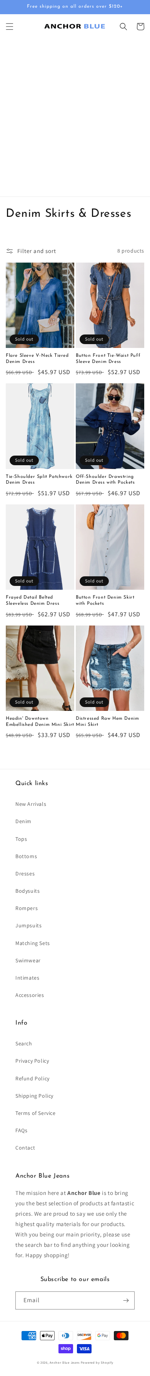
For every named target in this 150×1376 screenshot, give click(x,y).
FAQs (21, 1130)
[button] (9, 26)
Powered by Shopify (97, 1362)
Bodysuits (27, 890)
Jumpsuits (28, 925)
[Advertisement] (75, 118)
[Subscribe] (125, 1300)
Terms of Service (35, 1113)
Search (23, 1043)
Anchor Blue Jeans (65, 1362)
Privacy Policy (32, 1060)
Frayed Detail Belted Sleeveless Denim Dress (32, 600)
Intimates (27, 977)
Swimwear (28, 960)
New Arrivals (30, 803)
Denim (23, 821)
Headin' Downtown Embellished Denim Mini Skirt (40, 721)
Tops (21, 838)
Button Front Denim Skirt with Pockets (105, 600)
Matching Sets (32, 943)
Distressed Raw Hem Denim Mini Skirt (107, 721)
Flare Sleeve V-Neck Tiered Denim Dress (37, 358)
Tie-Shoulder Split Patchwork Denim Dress (39, 479)
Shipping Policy (34, 1095)
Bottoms (26, 856)
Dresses (25, 873)
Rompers (26, 908)
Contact (25, 1147)
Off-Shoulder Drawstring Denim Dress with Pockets (105, 479)
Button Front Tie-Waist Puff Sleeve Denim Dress (108, 358)
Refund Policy (32, 1078)
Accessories (29, 995)
